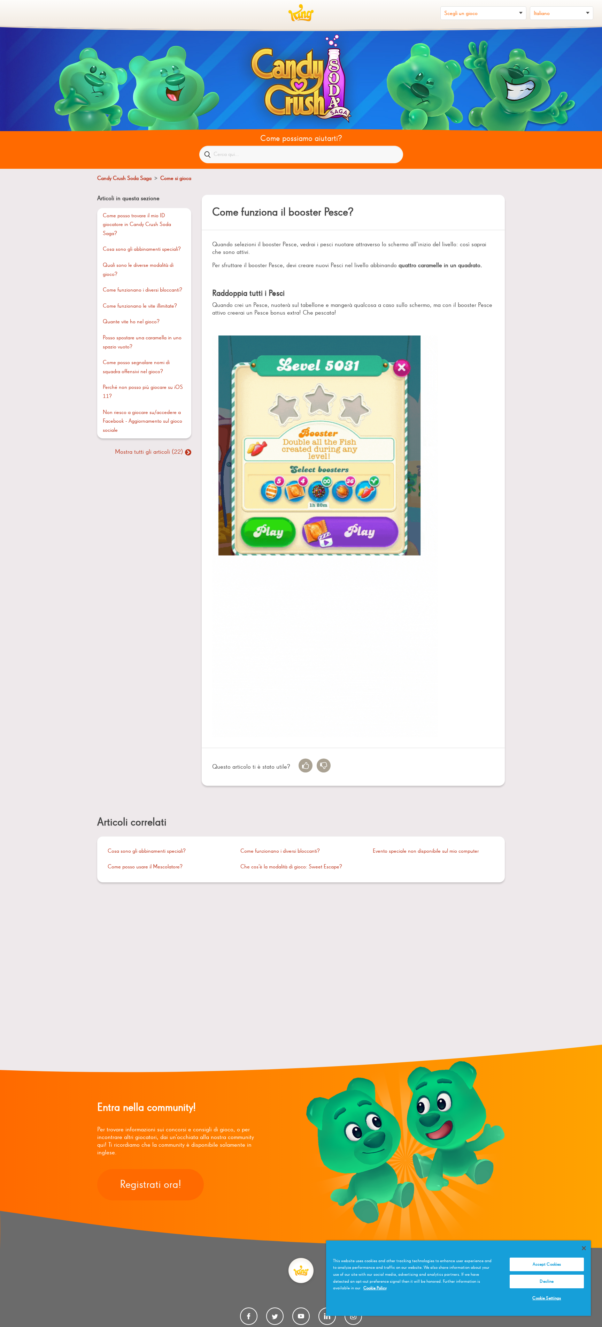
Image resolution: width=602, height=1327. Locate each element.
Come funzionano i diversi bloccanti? (142, 290)
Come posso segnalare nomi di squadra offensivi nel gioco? (136, 367)
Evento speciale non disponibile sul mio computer (426, 851)
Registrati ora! (150, 1184)
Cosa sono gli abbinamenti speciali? (142, 249)
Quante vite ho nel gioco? (131, 322)
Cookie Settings (546, 1298)
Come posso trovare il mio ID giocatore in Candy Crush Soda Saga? (137, 224)
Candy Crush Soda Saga (124, 178)
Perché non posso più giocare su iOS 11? (143, 392)
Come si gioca (175, 178)
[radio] (305, 765)
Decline (547, 1281)
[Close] (584, 1248)
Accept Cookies (547, 1264)
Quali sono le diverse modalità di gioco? (138, 270)
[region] (458, 1278)
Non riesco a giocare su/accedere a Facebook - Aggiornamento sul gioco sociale (142, 421)
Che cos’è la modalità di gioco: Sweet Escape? (291, 867)
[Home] (301, 13)
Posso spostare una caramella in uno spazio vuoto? (142, 342)
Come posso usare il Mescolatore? (145, 867)
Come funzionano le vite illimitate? (140, 306)
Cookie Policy (375, 1288)
